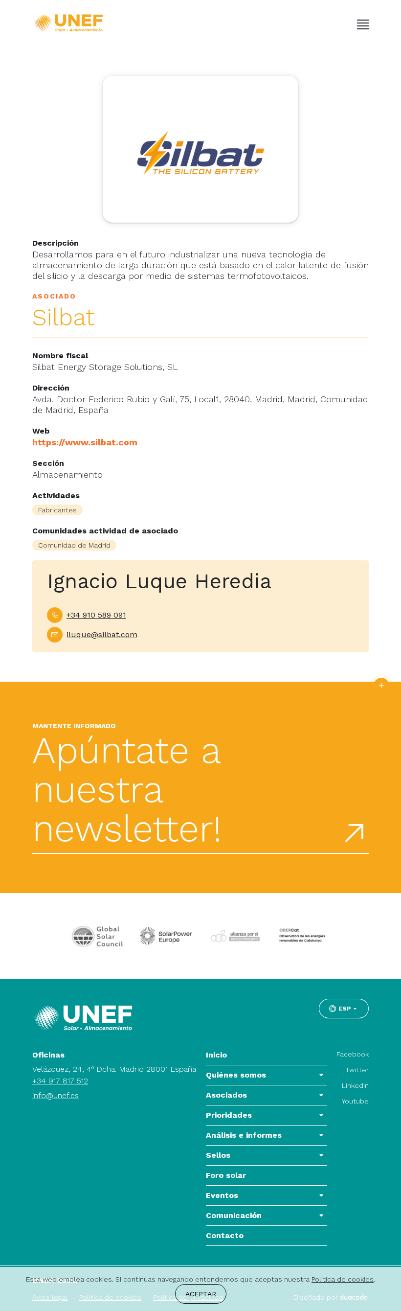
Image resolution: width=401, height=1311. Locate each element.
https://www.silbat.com (84, 442)
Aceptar (200, 1294)
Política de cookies (343, 1279)
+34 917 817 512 (60, 1080)
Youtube (355, 1101)
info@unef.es (55, 1095)
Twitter (357, 1070)
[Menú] (363, 24)
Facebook (352, 1054)
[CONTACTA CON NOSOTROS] (381, 685)
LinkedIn (355, 1085)
